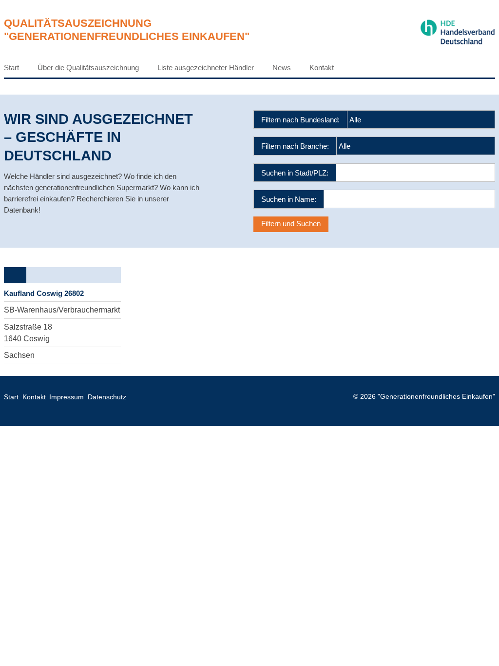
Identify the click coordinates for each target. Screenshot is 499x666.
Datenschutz (107, 397)
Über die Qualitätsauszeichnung (88, 67)
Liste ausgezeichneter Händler (205, 67)
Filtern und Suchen (291, 223)
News (281, 67)
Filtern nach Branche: (295, 146)
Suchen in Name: (288, 199)
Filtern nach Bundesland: (300, 120)
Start (11, 67)
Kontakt (321, 67)
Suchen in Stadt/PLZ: (294, 173)
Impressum (66, 397)
